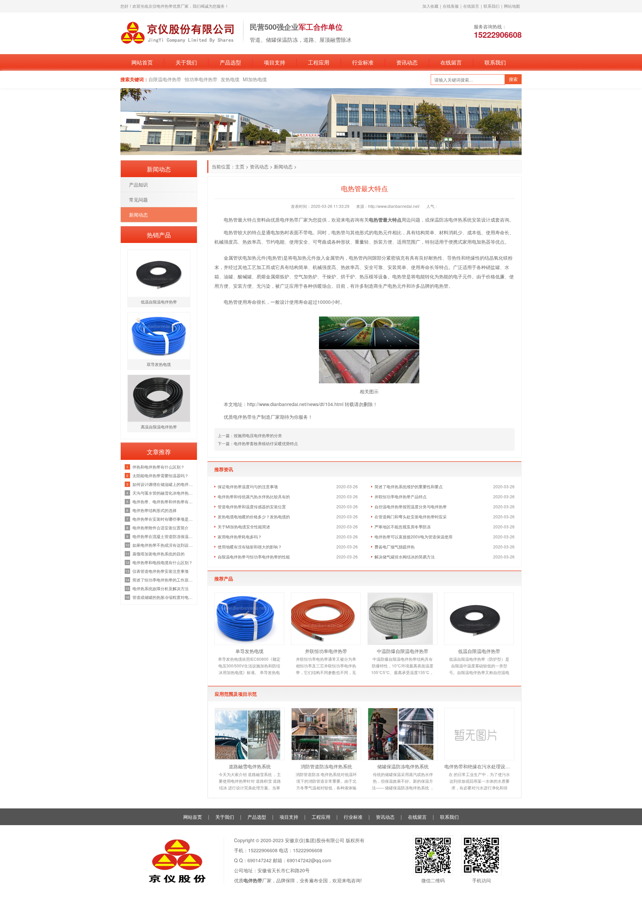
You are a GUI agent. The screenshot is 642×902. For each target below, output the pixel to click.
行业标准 (362, 62)
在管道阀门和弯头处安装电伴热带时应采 (410, 516)
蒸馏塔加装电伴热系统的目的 (158, 553)
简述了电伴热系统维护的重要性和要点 (408, 486)
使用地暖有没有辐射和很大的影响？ (250, 546)
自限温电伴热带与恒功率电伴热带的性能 (254, 556)
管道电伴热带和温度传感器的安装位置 (252, 506)
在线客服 (451, 6)
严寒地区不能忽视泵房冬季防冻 (402, 526)
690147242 (259, 860)
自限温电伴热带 (164, 79)
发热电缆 (230, 79)
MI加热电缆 (255, 79)
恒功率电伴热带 (201, 79)
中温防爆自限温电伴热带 (402, 651)
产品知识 (138, 184)
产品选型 (230, 62)
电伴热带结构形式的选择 (154, 510)
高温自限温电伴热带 (159, 426)
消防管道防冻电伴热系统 (326, 766)
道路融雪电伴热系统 (250, 766)
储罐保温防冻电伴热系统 (403, 766)
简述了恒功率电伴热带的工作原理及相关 (163, 580)
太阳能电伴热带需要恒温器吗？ (160, 475)
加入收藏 (430, 6)
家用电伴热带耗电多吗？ (240, 536)
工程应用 (318, 62)
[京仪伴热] (178, 32)
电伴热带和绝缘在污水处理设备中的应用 (479, 766)
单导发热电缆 (249, 651)
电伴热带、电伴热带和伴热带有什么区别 (163, 501)
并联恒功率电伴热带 (326, 651)
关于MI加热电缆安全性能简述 (244, 526)
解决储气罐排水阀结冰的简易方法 (404, 556)
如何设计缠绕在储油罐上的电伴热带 (163, 484)
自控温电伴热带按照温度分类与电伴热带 (410, 506)
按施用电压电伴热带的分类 (258, 435)
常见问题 (138, 199)
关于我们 (186, 62)
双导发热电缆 (159, 364)
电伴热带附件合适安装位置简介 (160, 527)
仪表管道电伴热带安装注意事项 (160, 571)
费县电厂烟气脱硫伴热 (394, 546)
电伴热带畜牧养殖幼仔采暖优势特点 (266, 443)
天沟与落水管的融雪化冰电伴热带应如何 (163, 493)
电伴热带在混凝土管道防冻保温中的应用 (163, 536)
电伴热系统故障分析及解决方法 (160, 588)
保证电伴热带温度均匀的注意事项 (248, 486)
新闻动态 (283, 166)
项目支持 (274, 62)
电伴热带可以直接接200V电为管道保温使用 (413, 536)
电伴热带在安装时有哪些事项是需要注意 (163, 519)
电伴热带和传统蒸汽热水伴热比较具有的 (254, 496)
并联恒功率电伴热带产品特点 (400, 496)
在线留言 (471, 6)
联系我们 (492, 6)
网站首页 (142, 62)
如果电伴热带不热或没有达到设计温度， (163, 545)
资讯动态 (407, 62)
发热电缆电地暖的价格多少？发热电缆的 (254, 516)
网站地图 (512, 6)
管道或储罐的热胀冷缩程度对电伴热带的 (163, 597)
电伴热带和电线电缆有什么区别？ (162, 562)
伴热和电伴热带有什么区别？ (158, 467)
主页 (239, 166)
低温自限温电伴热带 (479, 651)
